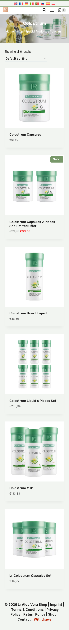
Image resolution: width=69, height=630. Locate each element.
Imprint (56, 605)
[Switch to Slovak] (42, 3)
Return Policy (34, 614)
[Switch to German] (26, 3)
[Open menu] (52, 10)
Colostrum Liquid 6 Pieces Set (32, 401)
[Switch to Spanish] (48, 3)
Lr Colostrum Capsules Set (30, 575)
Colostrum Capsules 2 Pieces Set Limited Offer (32, 224)
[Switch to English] (15, 3)
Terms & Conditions (27, 610)
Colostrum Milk (21, 488)
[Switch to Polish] (53, 3)
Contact (24, 619)
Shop (52, 614)
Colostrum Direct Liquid (28, 313)
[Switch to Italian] (32, 3)
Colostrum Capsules (25, 134)
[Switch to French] (21, 3)
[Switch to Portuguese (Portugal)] (37, 3)
